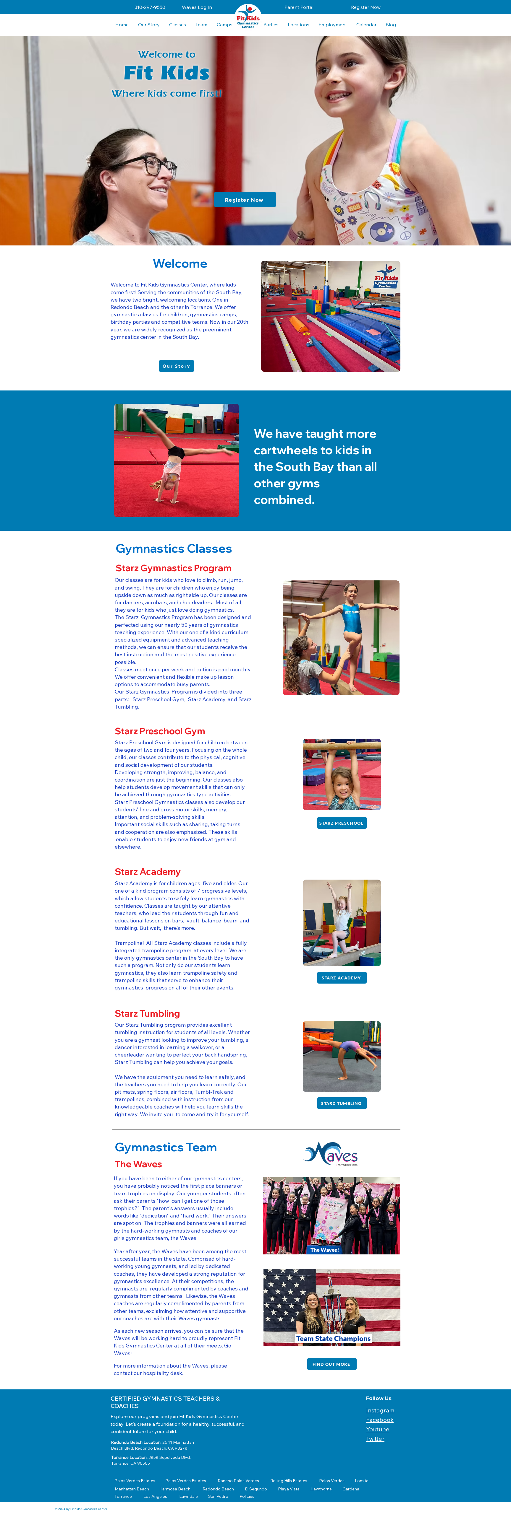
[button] (298, 24)
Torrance (123, 1496)
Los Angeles (155, 1496)
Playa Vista (289, 1489)
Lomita (361, 1480)
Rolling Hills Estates (288, 1480)
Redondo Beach (218, 1489)
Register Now (366, 7)
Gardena (350, 1489)
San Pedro (218, 1496)
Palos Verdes (332, 1480)
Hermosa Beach (174, 1489)
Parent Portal (298, 7)
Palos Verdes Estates (134, 1480)
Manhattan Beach (132, 1489)
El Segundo (256, 1489)
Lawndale (188, 1496)
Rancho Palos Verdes (238, 1480)
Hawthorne (321, 1489)
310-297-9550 (150, 7)
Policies (247, 1496)
